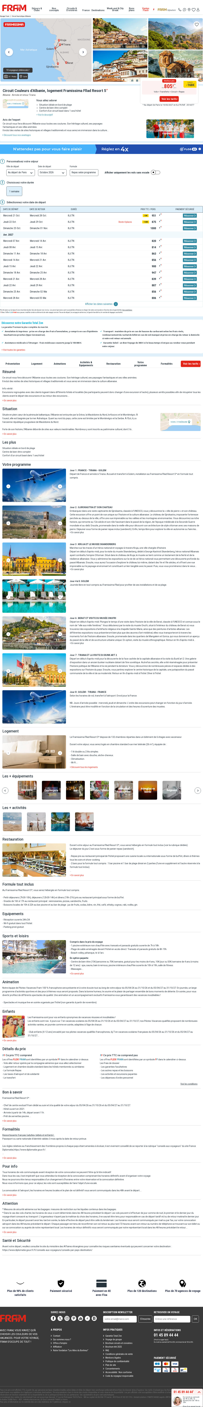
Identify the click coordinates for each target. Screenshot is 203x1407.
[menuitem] (36, 9)
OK (195, 1318)
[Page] (53, 1318)
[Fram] (14, 8)
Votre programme (140, 364)
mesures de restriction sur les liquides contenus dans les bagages (83, 1209)
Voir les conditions (188, 1084)
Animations (60, 363)
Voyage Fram (4, 16)
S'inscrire (145, 1318)
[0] (193, 9)
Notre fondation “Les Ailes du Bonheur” (70, 1350)
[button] (34, 485)
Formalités (167, 363)
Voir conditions (127, 310)
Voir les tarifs (169, 99)
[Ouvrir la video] (170, 128)
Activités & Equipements (86, 364)
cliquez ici (66, 1402)
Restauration (113, 363)
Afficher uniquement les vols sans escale (127, 172)
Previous (9, 52)
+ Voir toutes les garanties (13, 350)
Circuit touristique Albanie (21, 16)
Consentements (112, 1368)
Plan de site (110, 1365)
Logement (36, 363)
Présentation (13, 363)
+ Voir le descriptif (44, 115)
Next (82, 52)
